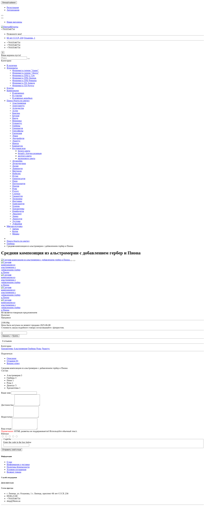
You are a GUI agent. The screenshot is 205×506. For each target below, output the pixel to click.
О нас (9, 462)
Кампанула (17, 146)
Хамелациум (18, 203)
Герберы (16, 126)
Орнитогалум (18, 178)
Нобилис (16, 173)
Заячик (15, 229)
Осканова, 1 (29, 38)
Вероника (17, 121)
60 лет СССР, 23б (15, 38)
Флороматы (12, 68)
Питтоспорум (18, 183)
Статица (16, 193)
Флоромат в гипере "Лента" (25, 73)
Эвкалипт (17, 214)
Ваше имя (5, 393)
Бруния (15, 115)
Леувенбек (17, 161)
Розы (14, 188)
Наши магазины (14, 22)
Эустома (16, 221)
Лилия (15, 166)
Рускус (15, 191)
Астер (15, 110)
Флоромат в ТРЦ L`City (23, 75)
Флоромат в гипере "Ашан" (25, 70)
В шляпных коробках (22, 98)
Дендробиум (18, 138)
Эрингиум (17, 219)
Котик (15, 231)
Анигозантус (18, 105)
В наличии (12, 65)
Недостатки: (7, 417)
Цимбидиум (18, 211)
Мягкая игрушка (14, 226)
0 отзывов (7, 341)
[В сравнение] (74, 260)
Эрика (15, 216)
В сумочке (17, 95)
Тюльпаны (17, 198)
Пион (15, 181)
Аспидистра (18, 108)
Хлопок (16, 206)
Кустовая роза (19, 148)
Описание (11, 358)
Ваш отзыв (6, 429)
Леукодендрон (19, 163)
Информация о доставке (18, 464)
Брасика (16, 113)
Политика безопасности (18, 467)
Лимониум (17, 168)
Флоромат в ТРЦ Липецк (24, 78)
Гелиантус (17, 123)
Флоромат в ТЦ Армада (23, 83)
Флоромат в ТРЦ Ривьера (24, 80)
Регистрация (13, 7)
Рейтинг (5, 434)
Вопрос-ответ (13, 363)
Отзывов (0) (12, 361)
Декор (15, 136)
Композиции (13, 90)
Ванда (15, 118)
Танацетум (17, 196)
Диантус (16, 141)
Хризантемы (18, 208)
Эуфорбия (17, 224)
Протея (15, 186)
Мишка (15, 234)
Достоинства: (7, 405)
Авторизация (13, 10)
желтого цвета (25, 156)
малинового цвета (26, 158)
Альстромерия (19, 103)
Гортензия (17, 133)
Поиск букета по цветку (18, 100)
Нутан (15, 176)
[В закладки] (71, 260)
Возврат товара (14, 472)
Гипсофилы (17, 131)
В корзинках (18, 93)
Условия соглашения (16, 469)
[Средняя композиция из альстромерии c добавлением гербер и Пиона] (35, 260)
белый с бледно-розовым (30, 153)
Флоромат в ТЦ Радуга (23, 85)
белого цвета (24, 151)
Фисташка (17, 201)
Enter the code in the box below (17, 442)
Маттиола (17, 171)
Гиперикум (17, 128)
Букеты (10, 88)
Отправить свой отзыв (11, 450)
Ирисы (15, 143)
